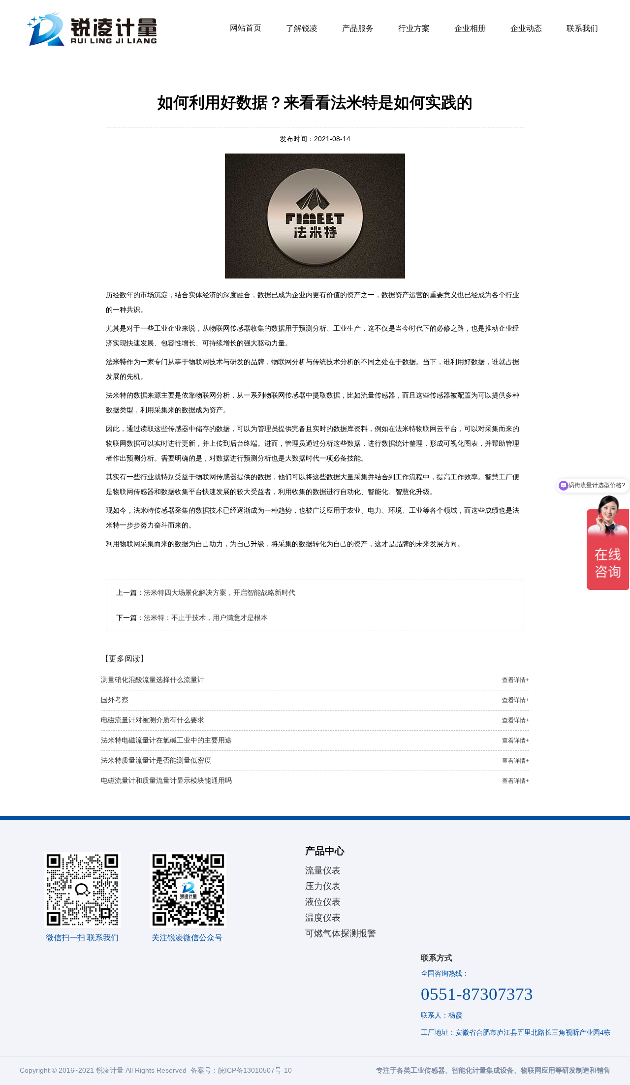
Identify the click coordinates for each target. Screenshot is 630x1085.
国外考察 (315, 700)
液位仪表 (323, 902)
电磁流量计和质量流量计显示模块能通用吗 (315, 780)
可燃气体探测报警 (340, 933)
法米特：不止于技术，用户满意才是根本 (206, 617)
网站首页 (245, 28)
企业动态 (526, 28)
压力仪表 (323, 886)
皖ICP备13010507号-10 (255, 1070)
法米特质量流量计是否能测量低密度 (315, 760)
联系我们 (582, 28)
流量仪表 (323, 870)
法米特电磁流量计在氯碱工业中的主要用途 (315, 740)
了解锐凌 (301, 28)
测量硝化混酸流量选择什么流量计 (315, 679)
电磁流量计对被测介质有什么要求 (315, 720)
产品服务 (358, 28)
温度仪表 (323, 918)
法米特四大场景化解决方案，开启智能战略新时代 (219, 592)
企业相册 (470, 28)
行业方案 (414, 28)
